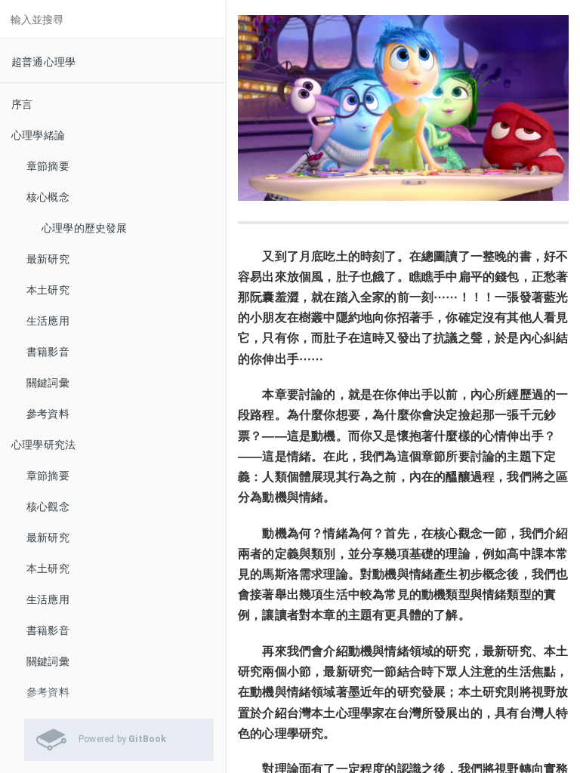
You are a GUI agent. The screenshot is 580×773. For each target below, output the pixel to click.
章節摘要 (47, 165)
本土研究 (47, 289)
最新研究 (47, 258)
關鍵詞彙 (47, 382)
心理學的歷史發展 (85, 227)
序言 (21, 103)
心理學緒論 (38, 134)
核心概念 (47, 196)
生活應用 (47, 320)
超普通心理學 (43, 61)
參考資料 (47, 412)
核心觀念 (47, 505)
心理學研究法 (43, 443)
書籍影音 (47, 351)
